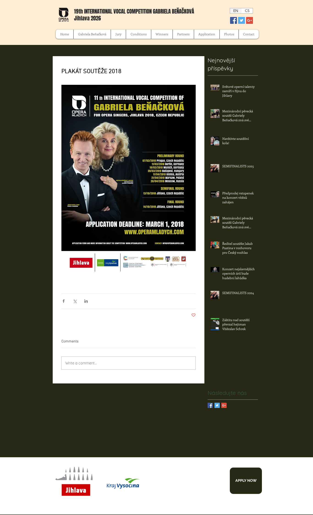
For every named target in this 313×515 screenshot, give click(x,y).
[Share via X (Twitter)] (75, 301)
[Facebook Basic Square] (210, 405)
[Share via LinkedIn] (86, 301)
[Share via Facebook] (63, 301)
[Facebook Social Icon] (233, 20)
